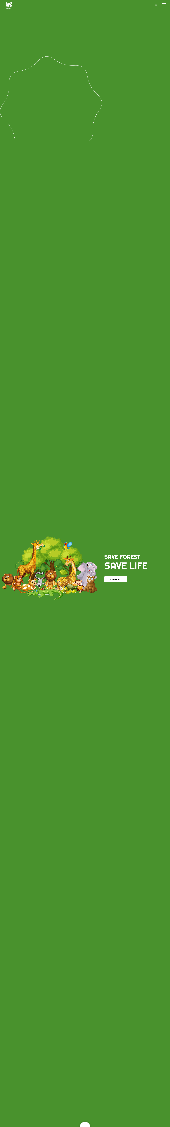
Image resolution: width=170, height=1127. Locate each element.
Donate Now (116, 579)
